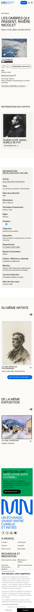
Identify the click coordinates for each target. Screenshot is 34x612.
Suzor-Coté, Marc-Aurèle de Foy (14, 182)
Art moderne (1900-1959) (11, 247)
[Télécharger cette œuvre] (8, 66)
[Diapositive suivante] (30, 314)
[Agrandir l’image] (3, 66)
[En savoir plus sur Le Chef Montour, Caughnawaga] (17, 343)
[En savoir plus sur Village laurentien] (17, 427)
